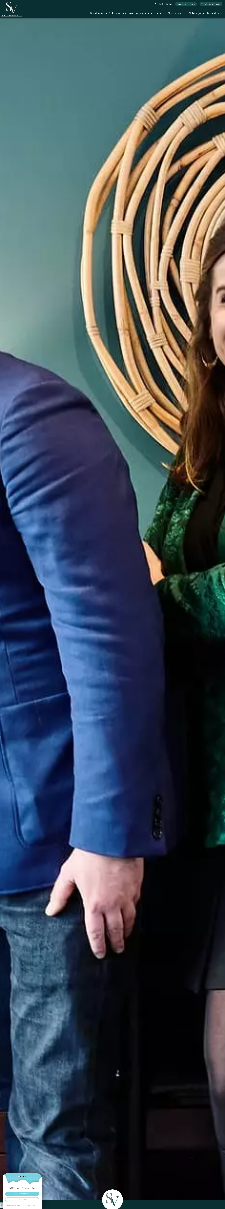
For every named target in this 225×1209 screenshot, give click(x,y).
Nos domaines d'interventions (108, 13)
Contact (168, 4)
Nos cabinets (214, 13)
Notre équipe (197, 13)
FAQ (161, 4)
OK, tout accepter (22, 1194)
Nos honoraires (177, 13)
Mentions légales (13, 1205)
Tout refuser (22, 1200)
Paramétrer (31, 1205)
